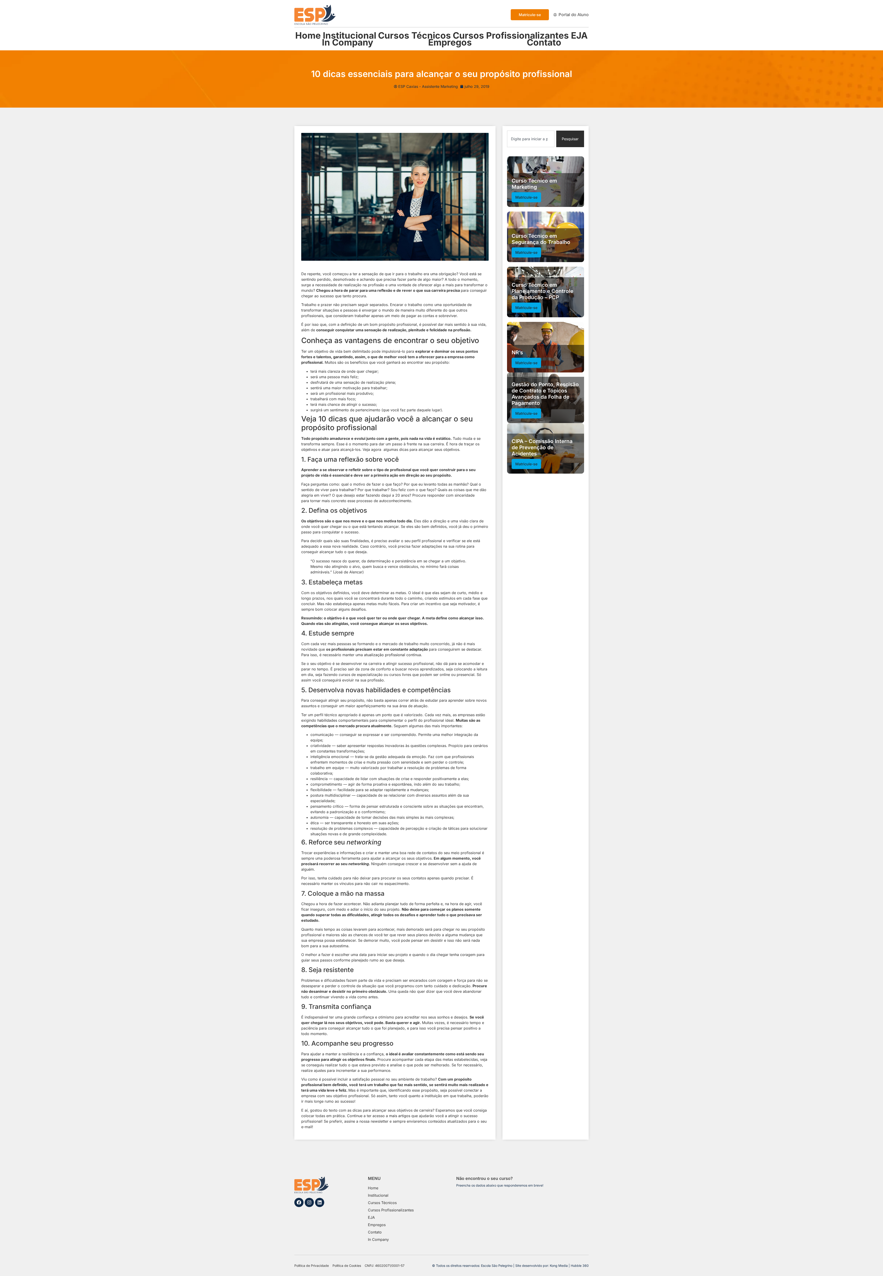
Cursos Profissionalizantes (511, 35)
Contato (544, 42)
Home (308, 35)
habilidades (327, 720)
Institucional (349, 35)
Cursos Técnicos (414, 35)
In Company (347, 42)
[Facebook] (299, 1202)
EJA (579, 35)
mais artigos (399, 1115)
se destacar (471, 649)
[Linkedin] (319, 1202)
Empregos (450, 42)
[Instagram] (309, 1202)
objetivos (309, 449)
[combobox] (530, 139)
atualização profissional (384, 654)
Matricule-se (526, 197)
